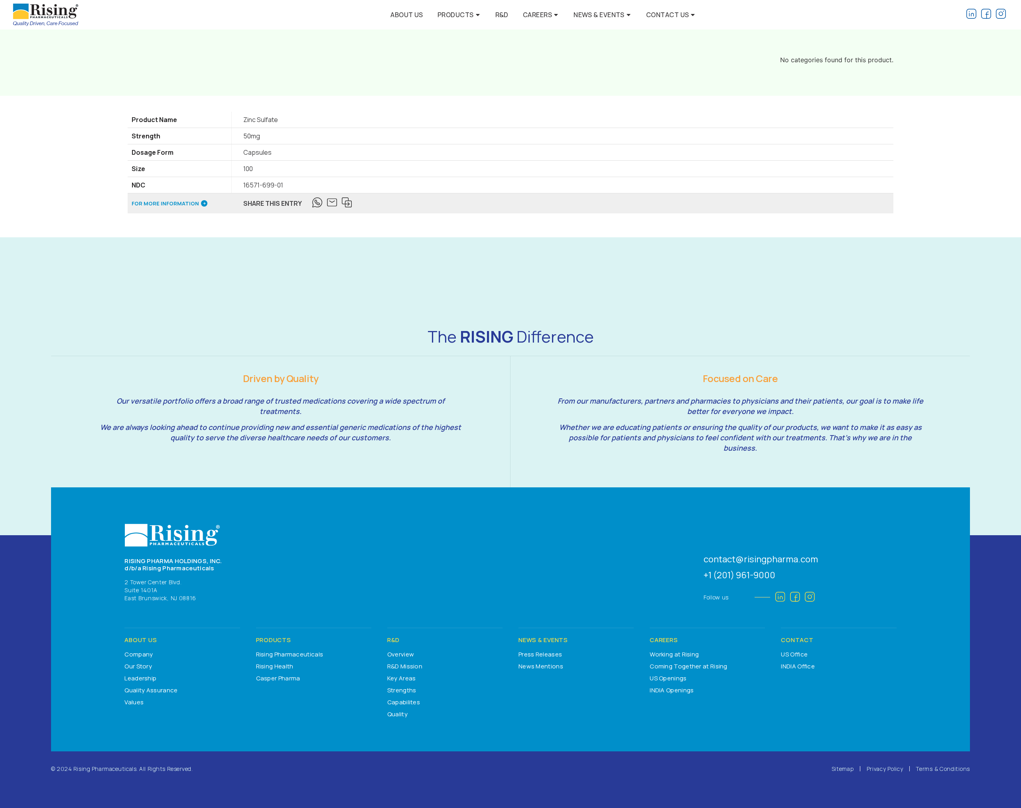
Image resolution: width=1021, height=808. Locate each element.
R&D (502, 14)
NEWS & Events (543, 640)
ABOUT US (140, 640)
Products (456, 14)
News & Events (599, 14)
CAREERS (664, 640)
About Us (406, 14)
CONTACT (797, 640)
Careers (537, 14)
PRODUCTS (273, 640)
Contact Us (667, 14)
